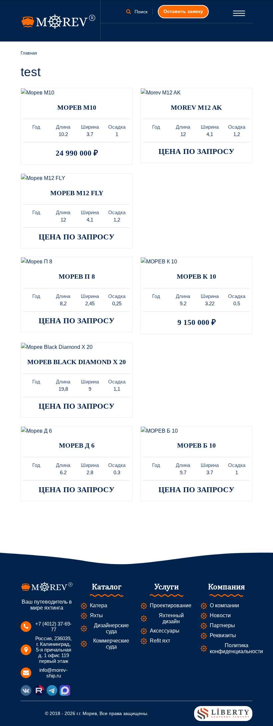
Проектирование (170, 605)
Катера (98, 605)
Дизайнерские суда (111, 628)
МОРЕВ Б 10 (196, 445)
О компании (224, 605)
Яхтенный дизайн (171, 618)
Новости (220, 615)
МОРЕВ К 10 (196, 276)
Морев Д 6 (77, 445)
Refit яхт (160, 641)
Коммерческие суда (111, 644)
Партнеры (222, 625)
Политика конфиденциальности (236, 648)
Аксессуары (164, 631)
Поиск (140, 11)
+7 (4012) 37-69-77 (53, 626)
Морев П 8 (77, 276)
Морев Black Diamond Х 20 (76, 361)
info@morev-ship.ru (53, 672)
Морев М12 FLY (76, 193)
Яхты (96, 615)
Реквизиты (223, 635)
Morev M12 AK (196, 107)
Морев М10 (76, 107)
